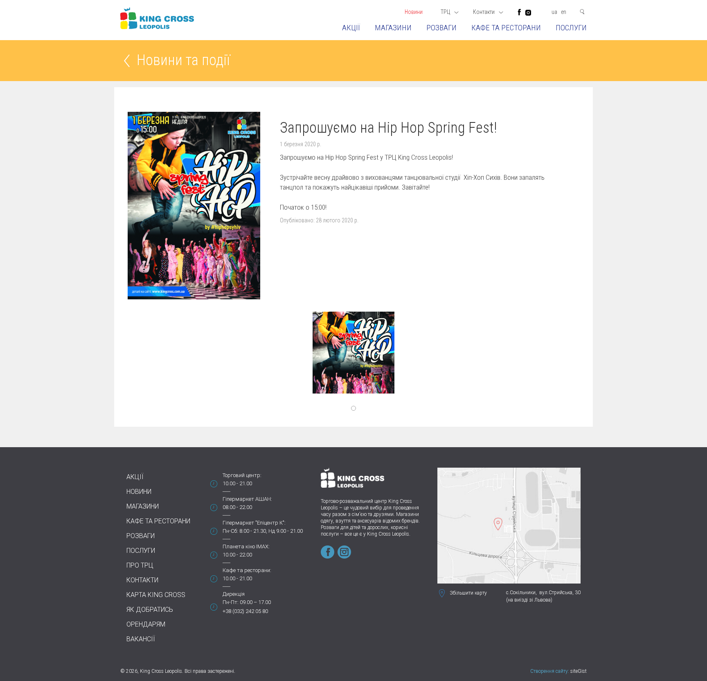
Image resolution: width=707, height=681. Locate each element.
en (563, 12)
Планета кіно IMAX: (246, 546)
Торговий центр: (242, 475)
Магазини (393, 27)
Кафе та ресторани (506, 27)
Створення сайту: (549, 671)
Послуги (571, 27)
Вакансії (140, 639)
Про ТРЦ (139, 565)
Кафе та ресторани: (247, 570)
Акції (351, 27)
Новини (414, 12)
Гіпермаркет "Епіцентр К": (254, 523)
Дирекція (234, 594)
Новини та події (183, 61)
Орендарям (145, 624)
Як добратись (149, 609)
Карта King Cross (155, 595)
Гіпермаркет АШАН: (247, 499)
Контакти (142, 580)
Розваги (441, 27)
